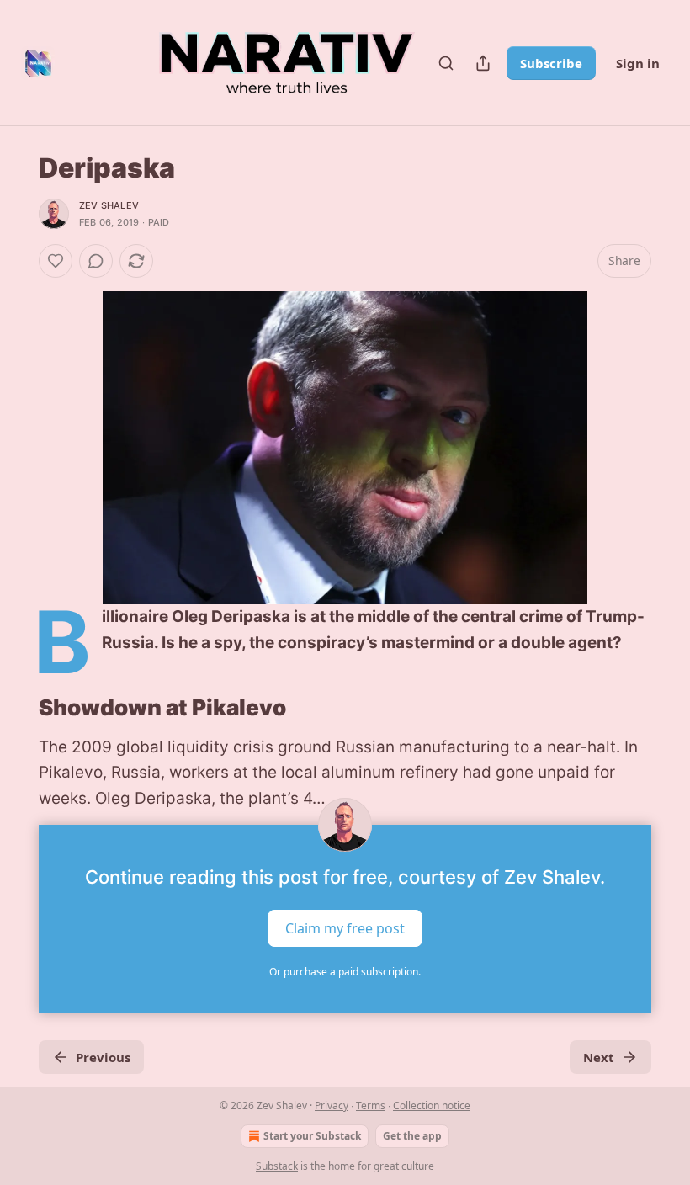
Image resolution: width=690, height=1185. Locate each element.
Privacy (331, 1105)
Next (598, 1057)
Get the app (412, 1136)
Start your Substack (312, 1136)
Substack (277, 1166)
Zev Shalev (109, 205)
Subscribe (551, 63)
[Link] (15, 707)
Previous (103, 1057)
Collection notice (431, 1105)
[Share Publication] (483, 63)
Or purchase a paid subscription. (345, 971)
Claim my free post (345, 928)
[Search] (446, 63)
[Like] (55, 261)
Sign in (638, 63)
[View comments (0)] (96, 261)
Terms (370, 1105)
